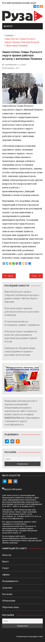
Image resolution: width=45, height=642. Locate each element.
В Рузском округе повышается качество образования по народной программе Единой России (20, 336)
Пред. (11, 276)
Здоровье (7, 587)
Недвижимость (10, 581)
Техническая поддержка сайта (29, 636)
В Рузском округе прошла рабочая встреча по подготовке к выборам (21, 311)
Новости (6, 555)
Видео (5, 561)
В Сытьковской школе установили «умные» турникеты (21, 323)
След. (34, 276)
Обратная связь (10, 607)
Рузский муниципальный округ (19, 2)
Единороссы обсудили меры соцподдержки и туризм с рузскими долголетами (19, 351)
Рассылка (7, 594)
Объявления (8, 600)
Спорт (5, 568)
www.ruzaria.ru (13, 495)
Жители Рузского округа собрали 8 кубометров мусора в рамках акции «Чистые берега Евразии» (21, 296)
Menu (9, 26)
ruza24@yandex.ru (14, 424)
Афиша (6, 574)
